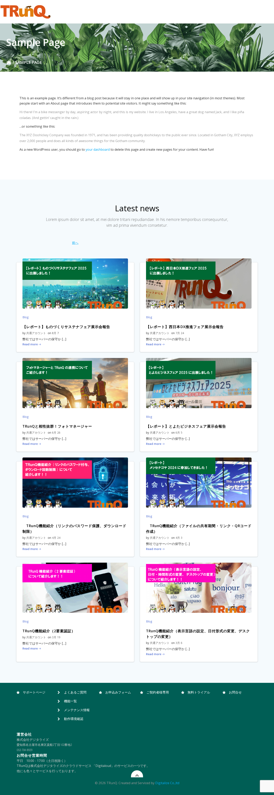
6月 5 (179, 432)
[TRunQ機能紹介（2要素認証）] (75, 587)
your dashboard (98, 149)
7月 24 (180, 333)
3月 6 (179, 643)
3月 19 (56, 637)
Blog (25, 317)
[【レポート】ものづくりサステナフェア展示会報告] (75, 283)
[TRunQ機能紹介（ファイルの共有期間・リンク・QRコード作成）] (199, 482)
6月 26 (56, 432)
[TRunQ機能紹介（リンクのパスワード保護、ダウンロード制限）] (75, 482)
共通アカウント (36, 333)
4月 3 (179, 538)
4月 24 (56, 538)
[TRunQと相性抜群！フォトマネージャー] (75, 383)
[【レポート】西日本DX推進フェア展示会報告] (199, 283)
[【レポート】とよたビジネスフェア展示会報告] (199, 383)
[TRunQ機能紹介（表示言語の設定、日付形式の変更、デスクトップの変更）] (199, 587)
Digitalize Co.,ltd (167, 783)
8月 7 (55, 333)
